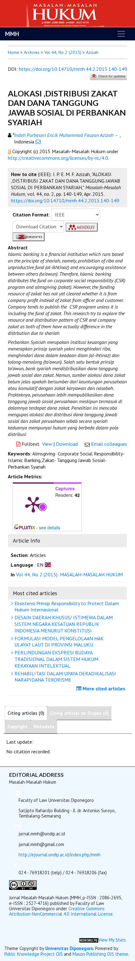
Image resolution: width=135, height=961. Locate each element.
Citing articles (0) (26, 713)
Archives (32, 52)
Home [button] (13, 52)
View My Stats (112, 940)
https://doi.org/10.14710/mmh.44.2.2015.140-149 (73, 69)
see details (49, 527)
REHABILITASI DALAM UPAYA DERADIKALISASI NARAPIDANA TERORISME (64, 676)
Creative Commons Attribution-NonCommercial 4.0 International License (61, 911)
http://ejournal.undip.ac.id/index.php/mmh (59, 855)
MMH (12, 34)
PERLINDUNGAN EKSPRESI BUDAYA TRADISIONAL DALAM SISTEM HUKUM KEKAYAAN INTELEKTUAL (55, 659)
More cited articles (103, 688)
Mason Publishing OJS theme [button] (100, 954)
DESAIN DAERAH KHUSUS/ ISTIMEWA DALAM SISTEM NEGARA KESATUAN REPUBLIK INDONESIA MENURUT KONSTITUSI (63, 624)
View (47, 444)
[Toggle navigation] (121, 34)
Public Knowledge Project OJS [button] (33, 954)
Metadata (43, 727)
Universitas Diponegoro (69, 948)
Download (67, 444)
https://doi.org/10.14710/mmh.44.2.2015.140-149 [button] (65, 200)
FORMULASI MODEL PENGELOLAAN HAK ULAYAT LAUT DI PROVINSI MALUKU (58, 641)
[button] (10, 151)
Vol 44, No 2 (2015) (62, 52)
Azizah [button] (92, 52)
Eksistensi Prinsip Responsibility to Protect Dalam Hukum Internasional (66, 606)
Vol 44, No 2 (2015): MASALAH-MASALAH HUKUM (69, 574)
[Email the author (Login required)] (37, 141)
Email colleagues (109, 444)
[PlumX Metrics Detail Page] (33, 504)
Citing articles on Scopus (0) (79, 713)
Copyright (18, 727)
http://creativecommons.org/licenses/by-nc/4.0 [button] (58, 158)
